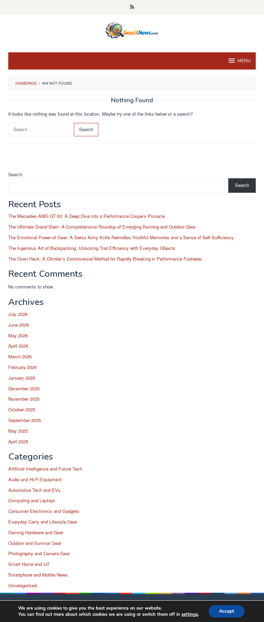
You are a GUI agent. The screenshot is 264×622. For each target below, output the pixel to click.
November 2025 (24, 399)
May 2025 (18, 431)
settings (190, 614)
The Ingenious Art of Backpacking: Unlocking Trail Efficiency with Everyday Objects (91, 248)
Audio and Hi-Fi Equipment (35, 479)
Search (15, 174)
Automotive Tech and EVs (34, 490)
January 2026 (21, 378)
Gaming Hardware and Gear (35, 532)
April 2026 (18, 345)
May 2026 (18, 335)
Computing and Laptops (31, 500)
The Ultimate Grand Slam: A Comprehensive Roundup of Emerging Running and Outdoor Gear (102, 226)
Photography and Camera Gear (39, 553)
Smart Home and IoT (29, 564)
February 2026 (22, 367)
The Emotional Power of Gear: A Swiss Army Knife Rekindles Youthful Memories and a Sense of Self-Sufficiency (121, 237)
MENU (244, 61)
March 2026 (20, 356)
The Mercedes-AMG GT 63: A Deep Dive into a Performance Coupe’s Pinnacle (86, 216)
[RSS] (132, 7)
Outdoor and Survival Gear (34, 543)
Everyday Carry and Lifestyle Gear (42, 521)
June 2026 (18, 324)
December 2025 (24, 388)
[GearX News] (132, 29)
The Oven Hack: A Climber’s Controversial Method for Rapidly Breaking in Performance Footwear (105, 258)
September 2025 (24, 420)
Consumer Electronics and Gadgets (43, 511)
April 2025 (18, 441)
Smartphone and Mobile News (38, 574)
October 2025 (21, 409)
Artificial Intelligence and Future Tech (45, 468)
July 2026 (18, 314)
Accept (226, 611)
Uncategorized (22, 585)
